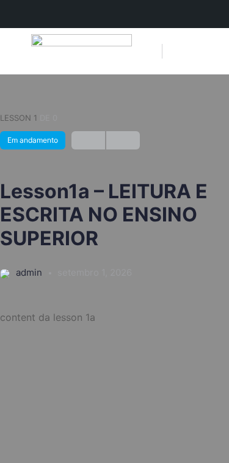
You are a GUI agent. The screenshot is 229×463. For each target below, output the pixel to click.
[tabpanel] (114, 317)
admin (30, 272)
